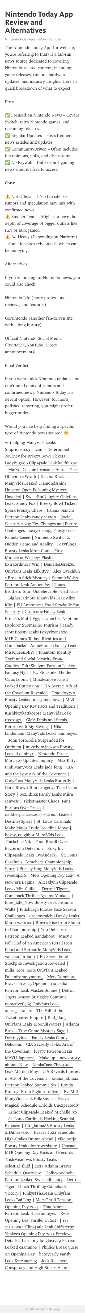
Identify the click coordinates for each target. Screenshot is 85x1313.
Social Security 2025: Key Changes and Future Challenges (41, 523)
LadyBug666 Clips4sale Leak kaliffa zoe (41, 463)
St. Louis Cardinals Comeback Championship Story (41, 861)
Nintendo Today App (20, 39)
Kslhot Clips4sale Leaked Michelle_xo (42, 1112)
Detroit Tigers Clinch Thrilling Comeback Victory (43, 1186)
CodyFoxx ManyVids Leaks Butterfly (38, 780)
